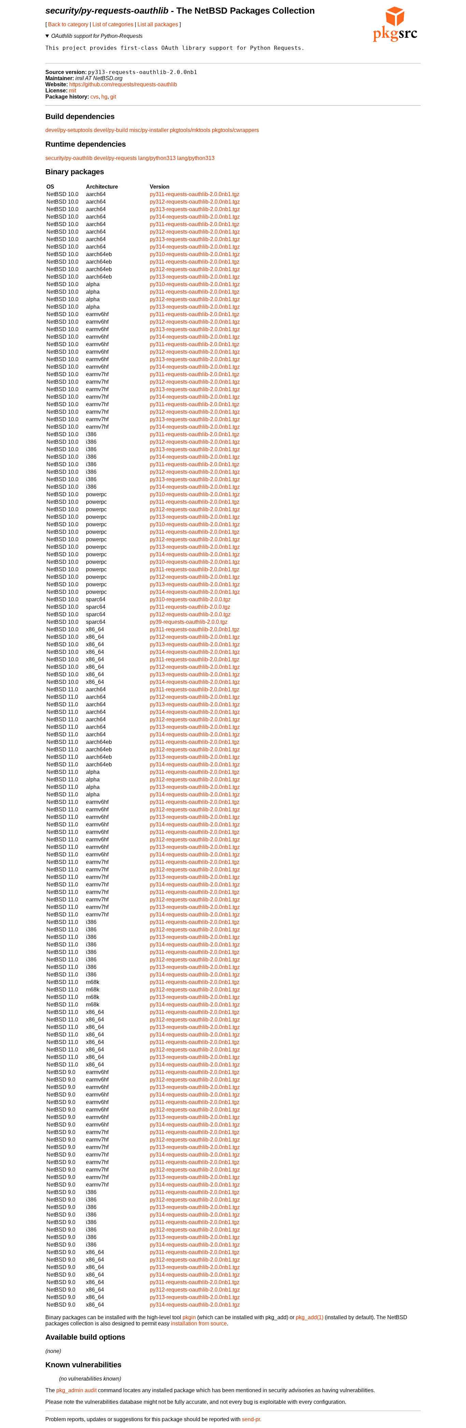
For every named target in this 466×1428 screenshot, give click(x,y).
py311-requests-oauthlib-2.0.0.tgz (190, 607)
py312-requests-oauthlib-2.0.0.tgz (190, 614)
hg (104, 97)
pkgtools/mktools (190, 130)
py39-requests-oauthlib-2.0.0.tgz (189, 622)
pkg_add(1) (309, 1317)
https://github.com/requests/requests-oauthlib (123, 84)
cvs (94, 97)
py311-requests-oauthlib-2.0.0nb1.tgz (194, 194)
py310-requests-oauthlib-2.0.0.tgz (190, 599)
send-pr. (251, 1419)
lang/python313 (157, 158)
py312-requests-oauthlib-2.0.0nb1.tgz (195, 202)
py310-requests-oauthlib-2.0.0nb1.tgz (195, 254)
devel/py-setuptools (68, 130)
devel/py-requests (115, 158)
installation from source (199, 1323)
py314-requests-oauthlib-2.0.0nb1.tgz (195, 217)
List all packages (157, 24)
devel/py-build (111, 130)
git (113, 97)
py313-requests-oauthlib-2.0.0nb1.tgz (195, 209)
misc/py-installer (149, 130)
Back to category (68, 24)
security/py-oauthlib (68, 158)
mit (72, 90)
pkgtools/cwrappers (235, 130)
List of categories (112, 24)
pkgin (189, 1317)
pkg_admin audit (76, 1390)
